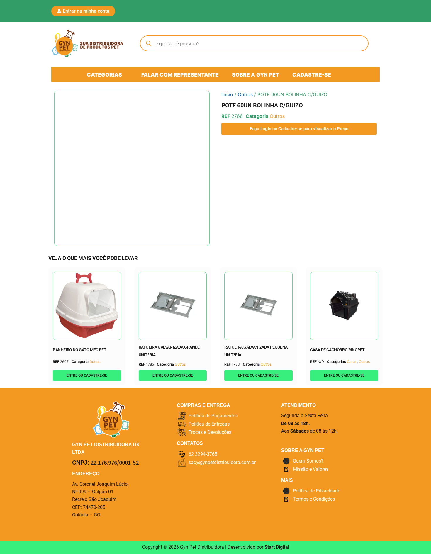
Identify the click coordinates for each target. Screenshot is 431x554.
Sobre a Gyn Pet (255, 75)
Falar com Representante (180, 75)
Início (227, 94)
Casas (352, 361)
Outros (245, 94)
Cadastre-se (311, 75)
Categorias (104, 75)
